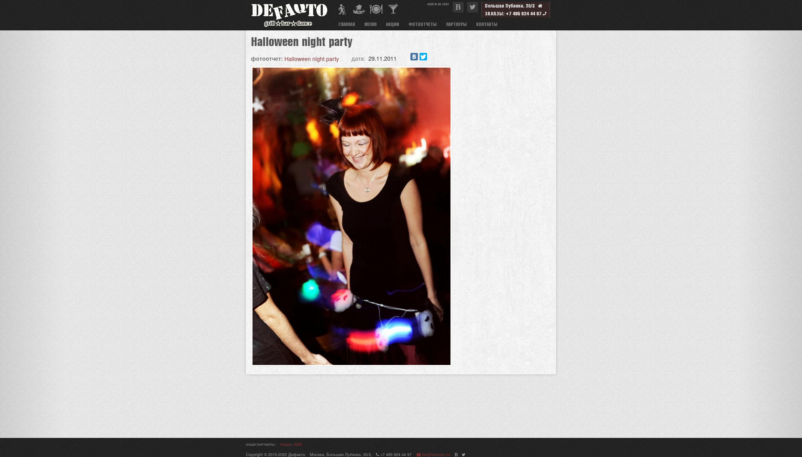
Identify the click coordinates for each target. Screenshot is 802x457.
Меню (370, 24)
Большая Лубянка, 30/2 (511, 5)
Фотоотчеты (423, 24)
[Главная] (292, 15)
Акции (392, 24)
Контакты (486, 24)
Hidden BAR (291, 445)
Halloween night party (311, 58)
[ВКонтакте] (414, 56)
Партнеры (456, 24)
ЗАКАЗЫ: (494, 13)
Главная (346, 24)
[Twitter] (423, 56)
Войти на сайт (438, 4)
